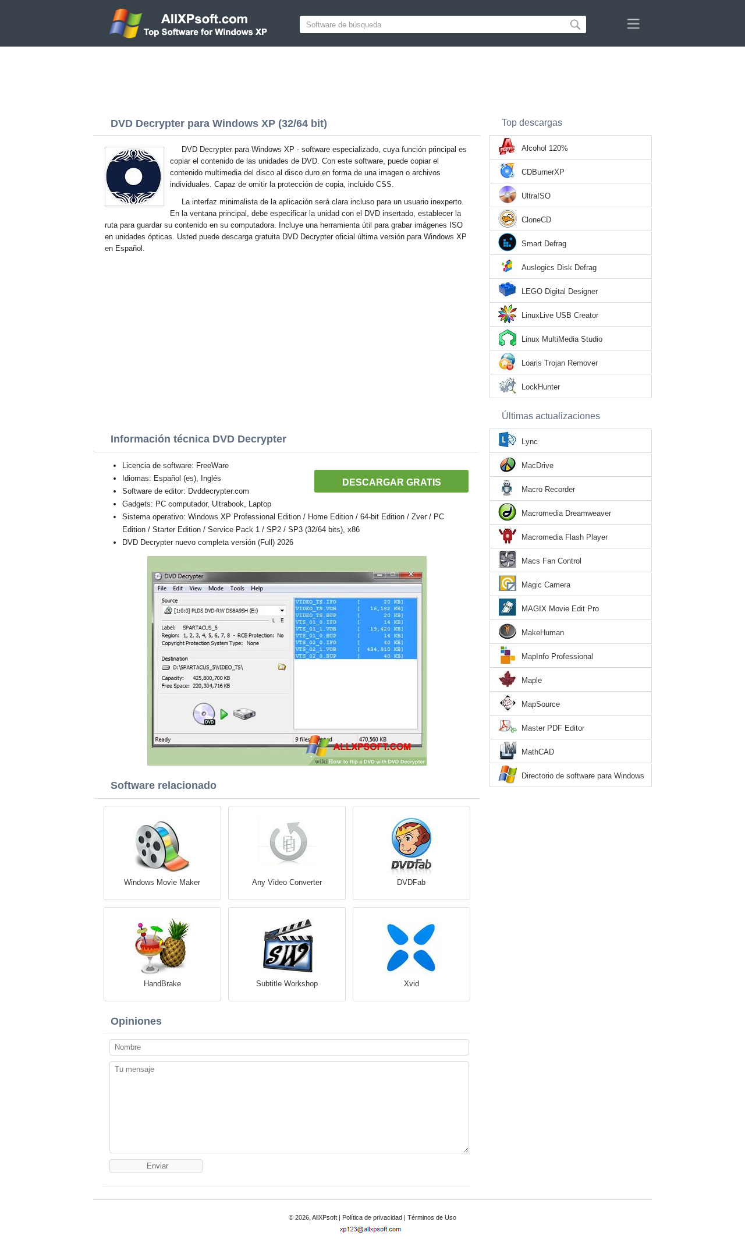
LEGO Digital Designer (560, 291)
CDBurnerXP (543, 172)
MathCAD (538, 752)
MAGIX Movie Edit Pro (560, 608)
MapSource (541, 704)
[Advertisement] (372, 78)
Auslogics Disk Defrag (559, 267)
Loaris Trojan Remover (560, 363)
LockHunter (541, 387)
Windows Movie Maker (162, 882)
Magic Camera (546, 584)
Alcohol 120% (545, 148)
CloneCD (536, 219)
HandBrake (162, 983)
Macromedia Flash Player (565, 537)
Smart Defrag (544, 243)
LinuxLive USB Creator (560, 315)
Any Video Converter (287, 882)
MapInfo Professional (557, 656)
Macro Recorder (548, 489)
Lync (530, 441)
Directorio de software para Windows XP (583, 776)
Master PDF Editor (553, 728)
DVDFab (411, 882)
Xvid (411, 983)
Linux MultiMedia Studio (562, 339)
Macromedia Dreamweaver (566, 513)
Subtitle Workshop (287, 983)
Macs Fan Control (551, 561)
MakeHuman (543, 632)
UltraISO (536, 196)
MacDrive (538, 465)
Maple (532, 680)
